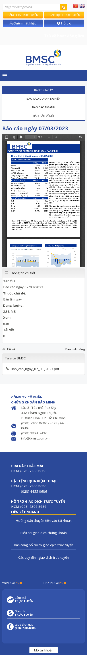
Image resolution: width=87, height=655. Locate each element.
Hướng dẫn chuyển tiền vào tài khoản (44, 520)
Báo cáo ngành (43, 107)
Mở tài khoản (43, 650)
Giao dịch (24, 613)
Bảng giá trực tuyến (23, 15)
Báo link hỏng (75, 349)
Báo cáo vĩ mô (43, 116)
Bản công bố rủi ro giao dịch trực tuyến (43, 545)
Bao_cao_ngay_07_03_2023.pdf (35, 369)
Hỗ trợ (65, 23)
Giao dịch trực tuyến (64, 15)
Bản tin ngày (43, 90)
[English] (82, 5)
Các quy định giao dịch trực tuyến (43, 557)
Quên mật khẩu (24, 23)
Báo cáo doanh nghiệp (43, 99)
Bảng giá (24, 599)
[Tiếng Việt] (76, 5)
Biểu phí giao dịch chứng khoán (43, 532)
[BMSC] (43, 57)
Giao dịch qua (25, 626)
